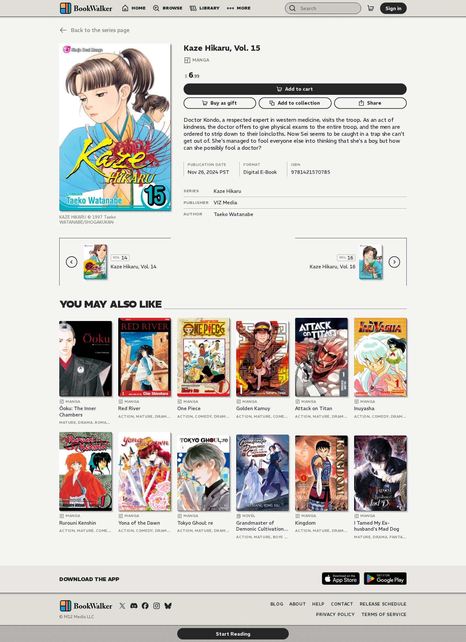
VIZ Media (225, 203)
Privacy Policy (335, 615)
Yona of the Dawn (139, 523)
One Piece (189, 408)
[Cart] (371, 8)
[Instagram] (156, 606)
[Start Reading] (115, 127)
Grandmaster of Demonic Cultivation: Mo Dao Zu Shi (260, 526)
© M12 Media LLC (76, 617)
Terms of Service (384, 615)
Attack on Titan (313, 408)
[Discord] (134, 606)
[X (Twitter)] (122, 606)
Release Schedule (383, 604)
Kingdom (305, 523)
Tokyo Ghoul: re (195, 523)
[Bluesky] (168, 606)
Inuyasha (364, 408)
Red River (129, 408)
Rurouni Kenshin (77, 523)
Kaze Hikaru (227, 191)
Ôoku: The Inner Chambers (77, 411)
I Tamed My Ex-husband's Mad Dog (376, 526)
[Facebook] (145, 606)
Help (318, 604)
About (297, 604)
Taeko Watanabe (233, 214)
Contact (342, 604)
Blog (276, 604)
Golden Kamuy (253, 408)
